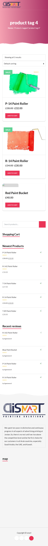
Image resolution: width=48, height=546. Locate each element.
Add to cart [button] (12, 115)
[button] (44, 5)
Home (10, 28)
